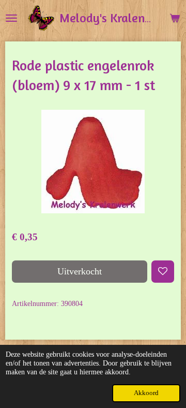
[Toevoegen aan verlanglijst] (162, 271)
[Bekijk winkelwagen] (174, 18)
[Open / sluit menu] (11, 18)
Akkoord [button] (146, 393)
